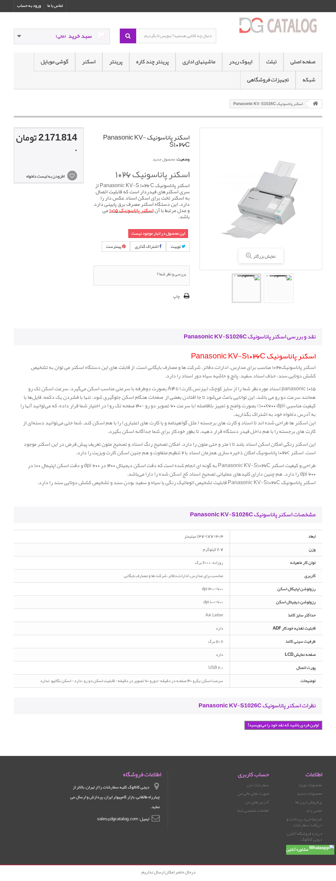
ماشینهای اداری (198, 61)
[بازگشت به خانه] (315, 104)
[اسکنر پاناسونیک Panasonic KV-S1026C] (246, 288)
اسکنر (88, 61)
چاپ (176, 296)
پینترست (114, 246)
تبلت (271, 61)
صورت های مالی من (253, 793)
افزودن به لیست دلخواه (45, 176)
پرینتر (115, 61)
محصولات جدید (309, 793)
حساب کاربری (253, 774)
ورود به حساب (29, 5)
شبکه (309, 79)
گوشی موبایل (54, 61)
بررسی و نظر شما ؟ (171, 274)
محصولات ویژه (310, 785)
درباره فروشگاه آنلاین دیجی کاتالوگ (304, 836)
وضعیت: (183, 159)
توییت (176, 246)
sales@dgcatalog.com (117, 819)
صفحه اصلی (302, 61)
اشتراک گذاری (147, 246)
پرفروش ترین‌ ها (308, 802)
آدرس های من (257, 802)
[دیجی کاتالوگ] (274, 25)
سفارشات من (258, 785)
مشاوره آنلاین (297, 849)
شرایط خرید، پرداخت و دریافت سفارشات (304, 822)
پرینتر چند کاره (152, 61)
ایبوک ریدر (240, 61)
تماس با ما (55, 5)
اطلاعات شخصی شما (253, 810)
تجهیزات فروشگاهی (268, 79)
